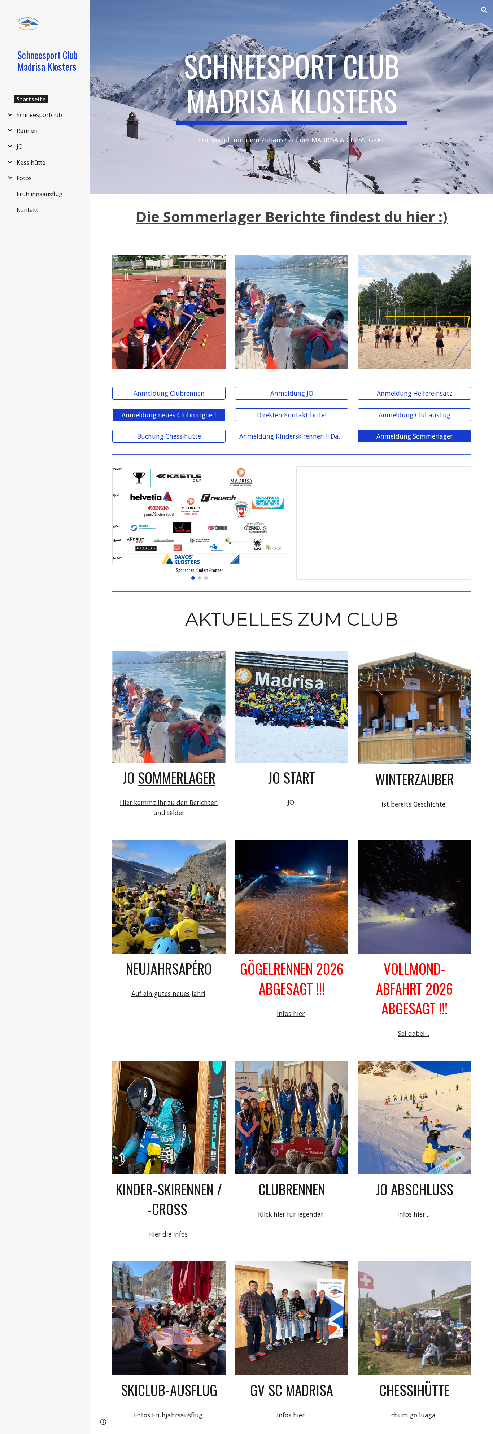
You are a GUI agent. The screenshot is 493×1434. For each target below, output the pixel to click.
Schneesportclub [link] (39, 115)
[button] (484, 10)
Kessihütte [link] (31, 162)
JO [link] (20, 147)
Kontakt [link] (27, 210)
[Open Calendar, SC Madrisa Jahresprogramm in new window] (457, 475)
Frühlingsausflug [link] (39, 194)
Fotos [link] (24, 178)
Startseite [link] (31, 99)
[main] (292, 86)
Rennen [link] (27, 131)
